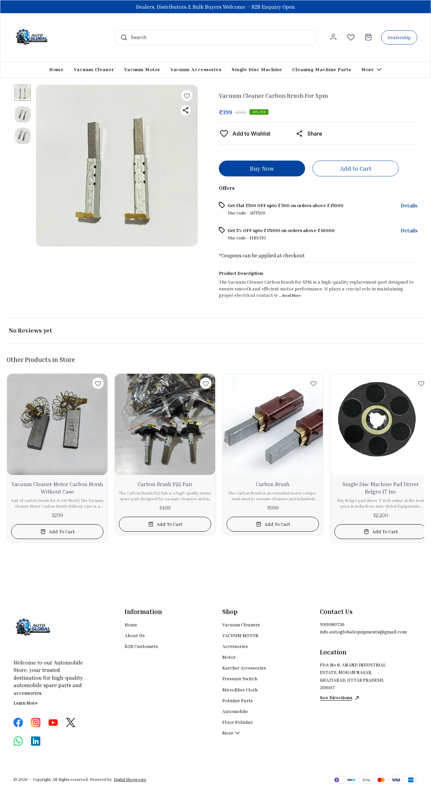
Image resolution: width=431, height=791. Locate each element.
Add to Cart (355, 168)
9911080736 (332, 624)
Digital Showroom (130, 779)
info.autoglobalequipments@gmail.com (357, 631)
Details (409, 205)
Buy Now (262, 168)
